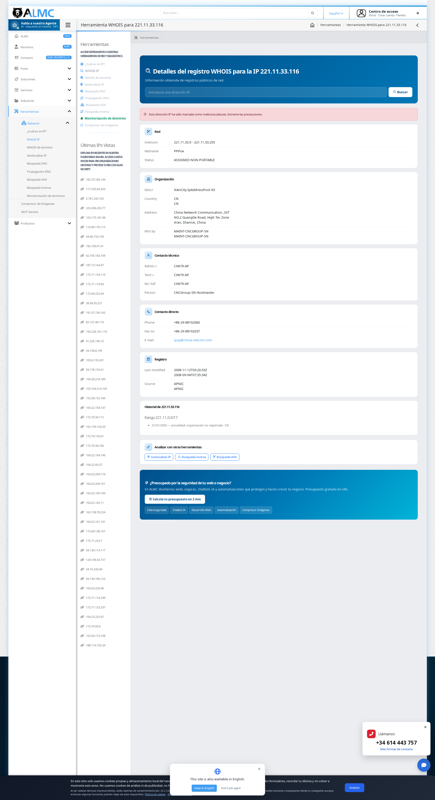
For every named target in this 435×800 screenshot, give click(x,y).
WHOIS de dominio (98, 78)
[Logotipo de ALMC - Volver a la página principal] (33, 13)
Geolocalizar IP (94, 84)
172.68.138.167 (95, 531)
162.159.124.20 (95, 427)
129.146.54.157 (95, 560)
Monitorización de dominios (105, 118)
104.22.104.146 (95, 455)
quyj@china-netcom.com (193, 340)
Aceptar (354, 788)
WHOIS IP (92, 71)
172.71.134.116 (95, 274)
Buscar (402, 92)
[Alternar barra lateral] (68, 25)
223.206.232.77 (95, 208)
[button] (42, 25)
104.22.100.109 (95, 493)
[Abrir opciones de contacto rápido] (423, 765)
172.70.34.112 (94, 417)
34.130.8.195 (93, 351)
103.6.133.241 (94, 360)
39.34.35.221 (93, 303)
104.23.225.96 (94, 588)
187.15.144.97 (94, 265)
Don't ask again (231, 788)
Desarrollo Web (201, 510)
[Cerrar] (425, 727)
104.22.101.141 (95, 522)
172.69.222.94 (94, 293)
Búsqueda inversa (97, 112)
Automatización (226, 510)
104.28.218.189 (95, 379)
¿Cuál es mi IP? (95, 64)
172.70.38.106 (94, 446)
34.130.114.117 (95, 550)
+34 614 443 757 (396, 742)
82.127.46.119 (94, 322)
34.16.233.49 (93, 569)
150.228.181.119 (96, 332)
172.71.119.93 (94, 284)
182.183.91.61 (94, 246)
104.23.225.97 (94, 617)
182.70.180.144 (95, 179)
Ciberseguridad (156, 510)
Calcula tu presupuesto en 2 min (177, 499)
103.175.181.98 (95, 217)
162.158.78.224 (95, 512)
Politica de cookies (155, 794)
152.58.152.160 (95, 398)
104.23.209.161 (95, 484)
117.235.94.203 (95, 189)
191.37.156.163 (95, 312)
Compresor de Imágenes (101, 125)
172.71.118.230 (95, 598)
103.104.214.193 (96, 389)
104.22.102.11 (94, 503)
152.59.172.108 (95, 636)
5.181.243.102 (94, 198)
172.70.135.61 (94, 436)
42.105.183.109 (95, 255)
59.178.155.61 (94, 370)
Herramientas (330, 25)
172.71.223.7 (93, 541)
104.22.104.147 (95, 408)
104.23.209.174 (95, 474)
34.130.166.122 (95, 579)
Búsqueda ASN (96, 105)
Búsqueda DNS (95, 91)
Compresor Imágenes (256, 510)
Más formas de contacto (396, 749)
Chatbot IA (179, 510)
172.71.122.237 (95, 607)
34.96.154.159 (94, 236)
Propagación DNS (97, 98)
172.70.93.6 (93, 626)
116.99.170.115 (95, 227)
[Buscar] (313, 12)
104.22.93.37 (93, 465)
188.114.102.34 (95, 645)
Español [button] (335, 13)
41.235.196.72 (94, 341)
